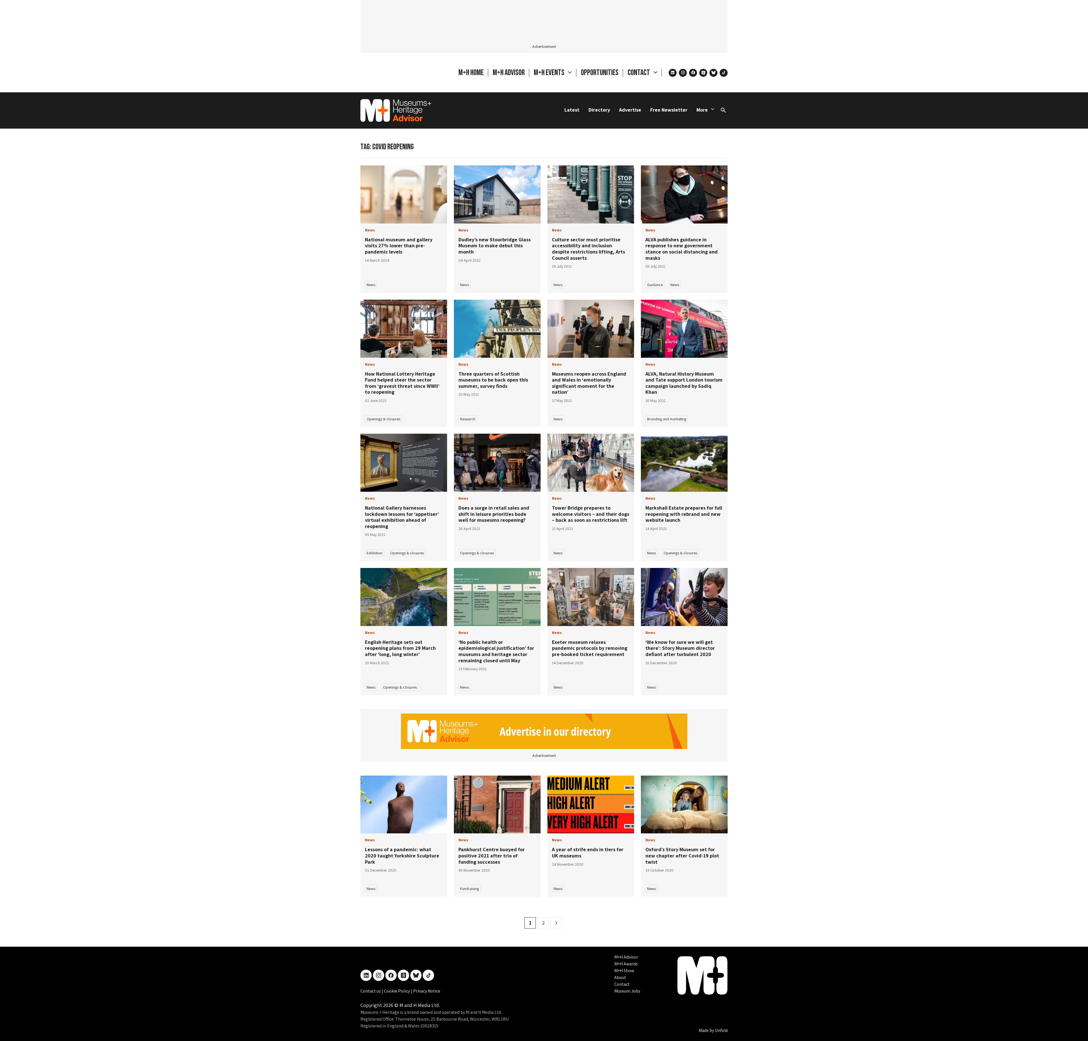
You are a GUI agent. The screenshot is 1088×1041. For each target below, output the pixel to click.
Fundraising (469, 888)
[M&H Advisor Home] (395, 110)
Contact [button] (639, 72)
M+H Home (471, 72)
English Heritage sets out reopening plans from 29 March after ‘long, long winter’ (400, 648)
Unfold (721, 1030)
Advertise (630, 110)
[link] (403, 194)
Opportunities (600, 72)
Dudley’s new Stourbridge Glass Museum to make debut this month (494, 245)
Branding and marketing (666, 418)
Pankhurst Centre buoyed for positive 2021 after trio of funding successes (491, 855)
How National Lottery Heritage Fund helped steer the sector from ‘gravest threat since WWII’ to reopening (402, 383)
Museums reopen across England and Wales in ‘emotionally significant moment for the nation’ (589, 383)
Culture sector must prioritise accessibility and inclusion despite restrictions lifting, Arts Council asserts (588, 248)
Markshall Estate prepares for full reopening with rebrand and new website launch (683, 513)
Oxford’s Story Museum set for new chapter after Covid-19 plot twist (682, 855)
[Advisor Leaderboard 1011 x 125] (544, 730)
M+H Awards (626, 964)
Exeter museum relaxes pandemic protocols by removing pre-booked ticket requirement (589, 648)
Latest (571, 110)
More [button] (702, 110)
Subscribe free (642, 1011)
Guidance (655, 284)
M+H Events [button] (550, 72)
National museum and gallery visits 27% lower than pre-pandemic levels (398, 245)
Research (467, 418)
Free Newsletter (668, 110)
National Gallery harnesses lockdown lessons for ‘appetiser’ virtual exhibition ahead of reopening (402, 516)
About (620, 977)
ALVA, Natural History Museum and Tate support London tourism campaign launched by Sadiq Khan (683, 383)
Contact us (371, 991)
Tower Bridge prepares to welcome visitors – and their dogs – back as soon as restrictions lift (590, 513)
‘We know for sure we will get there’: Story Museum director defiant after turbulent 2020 (680, 648)
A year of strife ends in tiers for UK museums (587, 852)
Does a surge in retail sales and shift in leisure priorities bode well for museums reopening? (493, 513)
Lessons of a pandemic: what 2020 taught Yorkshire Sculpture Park (402, 855)
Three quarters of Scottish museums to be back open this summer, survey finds (493, 380)
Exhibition (374, 552)
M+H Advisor (509, 72)
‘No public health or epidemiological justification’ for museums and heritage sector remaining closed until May (496, 651)
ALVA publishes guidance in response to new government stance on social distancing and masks (681, 248)
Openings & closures (383, 418)
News (371, 284)
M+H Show (624, 971)
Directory (599, 110)
